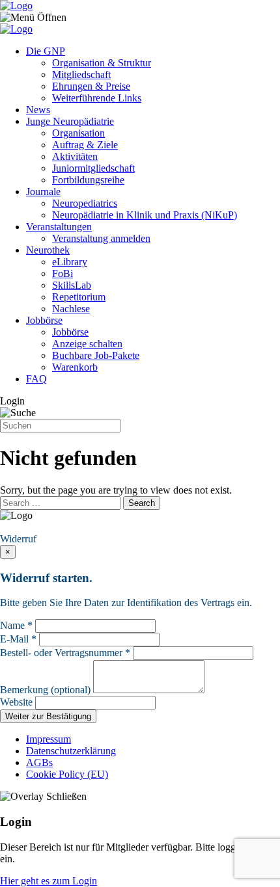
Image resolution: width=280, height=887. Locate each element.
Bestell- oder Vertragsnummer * (65, 652)
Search (141, 503)
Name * (16, 625)
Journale (43, 191)
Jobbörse (44, 320)
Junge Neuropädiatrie (70, 121)
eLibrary (69, 261)
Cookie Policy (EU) (67, 774)
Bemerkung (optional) (45, 689)
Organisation (78, 133)
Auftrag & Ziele (85, 144)
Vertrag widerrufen (42, 527)
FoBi (62, 273)
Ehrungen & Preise (91, 86)
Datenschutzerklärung (71, 750)
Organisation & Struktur (101, 62)
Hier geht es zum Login (48, 880)
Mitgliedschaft (81, 74)
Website (16, 702)
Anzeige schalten (87, 343)
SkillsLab (71, 285)
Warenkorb (75, 367)
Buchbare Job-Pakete (95, 355)
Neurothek (48, 250)
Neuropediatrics (84, 203)
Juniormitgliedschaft (93, 168)
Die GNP (45, 51)
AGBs (39, 762)
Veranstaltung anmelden (101, 238)
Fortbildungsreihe (88, 179)
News (38, 109)
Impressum (48, 739)
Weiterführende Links (96, 97)
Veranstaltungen (59, 226)
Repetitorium (78, 296)
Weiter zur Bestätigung (48, 716)
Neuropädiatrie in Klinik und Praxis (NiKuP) (144, 214)
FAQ (36, 378)
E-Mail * (18, 638)
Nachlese (71, 308)
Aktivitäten (75, 156)
